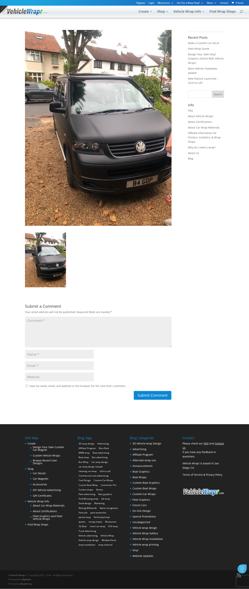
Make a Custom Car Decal (203, 43)
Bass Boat (104, 448)
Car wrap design (99, 462)
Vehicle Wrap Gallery (145, 533)
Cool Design (85, 480)
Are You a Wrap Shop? (188, 3)
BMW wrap (84, 452)
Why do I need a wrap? (202, 147)
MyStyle (26, 579)
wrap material (105, 544)
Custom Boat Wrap (88, 485)
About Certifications (200, 122)
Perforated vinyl (102, 517)
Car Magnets (40, 478)
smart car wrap (97, 526)
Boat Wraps (140, 477)
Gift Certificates (42, 495)
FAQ (190, 110)
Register (141, 3)
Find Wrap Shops (222, 12)
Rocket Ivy (26, 583)
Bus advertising (100, 457)
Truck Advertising (87, 531)
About (210, 3)
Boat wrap (84, 457)
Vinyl (135, 550)
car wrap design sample (91, 466)
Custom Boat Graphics (146, 482)
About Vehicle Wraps (200, 116)
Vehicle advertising (88, 535)
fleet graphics (105, 494)
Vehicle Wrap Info (187, 12)
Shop (161, 12)
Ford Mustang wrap (88, 498)
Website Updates (143, 556)
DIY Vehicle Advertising (47, 490)
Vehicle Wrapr (18, 575)
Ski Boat (83, 526)
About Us (193, 153)
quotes (82, 521)
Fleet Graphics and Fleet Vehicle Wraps (47, 517)
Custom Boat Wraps (145, 488)
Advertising (103, 443)
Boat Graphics (141, 471)
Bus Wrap (83, 462)
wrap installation (87, 544)
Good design (85, 503)
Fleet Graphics (141, 499)
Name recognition (109, 508)
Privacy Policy (214, 474)
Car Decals (39, 473)
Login (151, 3)
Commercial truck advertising (93, 475)
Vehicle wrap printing (146, 544)
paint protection (98, 512)
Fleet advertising (87, 494)
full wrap (105, 498)
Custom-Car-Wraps (103, 480)
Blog (190, 158)
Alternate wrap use (144, 460)
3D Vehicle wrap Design (147, 443)
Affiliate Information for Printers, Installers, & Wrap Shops (204, 137)
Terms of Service (192, 474)
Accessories (40, 484)
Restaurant (110, 521)
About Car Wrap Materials (204, 127)
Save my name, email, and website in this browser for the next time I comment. (77, 386)
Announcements (143, 466)
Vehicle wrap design (89, 540)
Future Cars (140, 505)
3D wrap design (86, 443)
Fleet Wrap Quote (198, 48)
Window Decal (109, 540)
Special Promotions (144, 516)
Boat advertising (101, 452)
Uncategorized (141, 522)
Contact (224, 3)
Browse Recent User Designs (45, 462)
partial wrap (85, 517)
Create (144, 12)
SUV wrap (113, 526)
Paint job (83, 512)
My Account (164, 3)
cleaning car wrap (88, 471)
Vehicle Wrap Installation (148, 539)
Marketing (99, 503)
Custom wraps (86, 489)
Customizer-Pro (108, 485)
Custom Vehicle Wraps (46, 455)
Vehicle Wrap (107, 535)
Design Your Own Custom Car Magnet (48, 448)
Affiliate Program (87, 448)
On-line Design (142, 510)
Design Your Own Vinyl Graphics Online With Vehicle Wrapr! (206, 59)
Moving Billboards (88, 508)
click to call (105, 471)
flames (99, 489)
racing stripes (95, 521)
